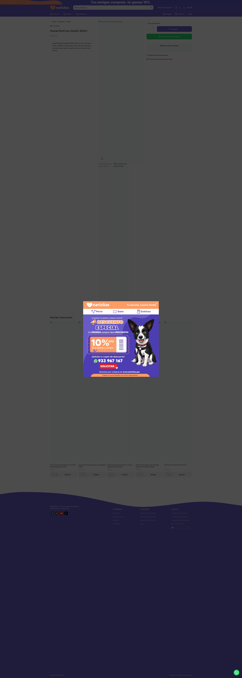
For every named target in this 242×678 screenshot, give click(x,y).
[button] (236, 672)
